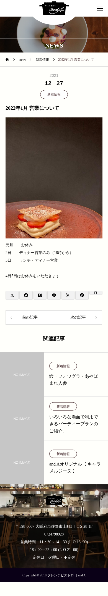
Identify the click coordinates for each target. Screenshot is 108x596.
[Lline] (53, 295)
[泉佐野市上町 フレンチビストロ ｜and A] (54, 8)
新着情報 (54, 94)
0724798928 (54, 534)
